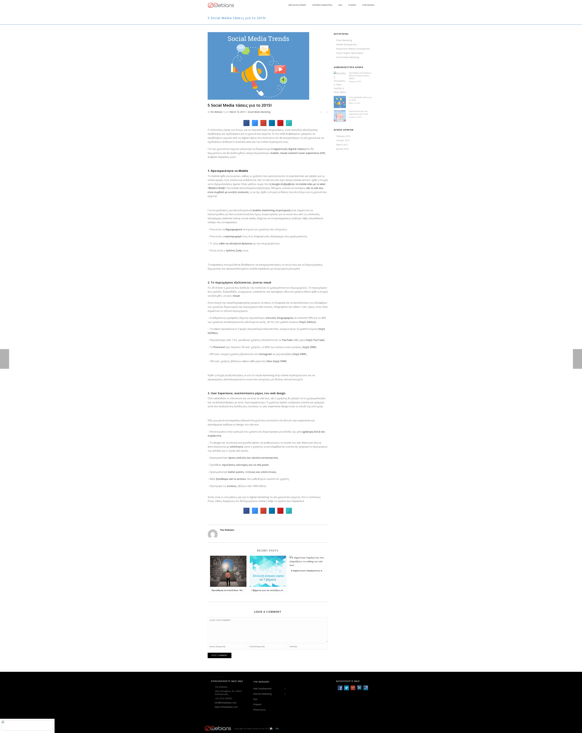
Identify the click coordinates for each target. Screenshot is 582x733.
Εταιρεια (352, 5)
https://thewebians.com (226, 707)
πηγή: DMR (309, 347)
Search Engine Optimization (349, 53)
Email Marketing (344, 40)
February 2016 (343, 136)
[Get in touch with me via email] (221, 535)
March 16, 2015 (237, 111)
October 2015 (343, 140)
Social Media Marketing (259, 111)
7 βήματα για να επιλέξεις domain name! (268, 590)
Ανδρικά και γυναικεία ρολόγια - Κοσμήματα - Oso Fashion (234, 676)
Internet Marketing (322, 5)
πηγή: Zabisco (307, 322)
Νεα (340, 5)
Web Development (297, 5)
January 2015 (342, 149)
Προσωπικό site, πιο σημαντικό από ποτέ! (358, 112)
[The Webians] (218, 728)
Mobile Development (346, 44)
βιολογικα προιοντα (214, 676)
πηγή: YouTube (315, 340)
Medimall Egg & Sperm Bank (219, 676)
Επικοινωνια (368, 5)
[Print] (309, 112)
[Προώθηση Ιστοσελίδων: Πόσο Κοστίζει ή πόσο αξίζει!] (228, 571)
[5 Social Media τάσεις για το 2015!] (258, 65)
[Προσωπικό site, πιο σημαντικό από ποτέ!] (340, 116)
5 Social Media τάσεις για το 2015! (360, 98)
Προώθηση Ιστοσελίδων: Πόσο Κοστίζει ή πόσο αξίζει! (229, 590)
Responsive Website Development (353, 48)
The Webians (216, 111)
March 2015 (342, 144)
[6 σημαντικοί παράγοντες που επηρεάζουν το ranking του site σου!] (307, 561)
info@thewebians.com (226, 702)
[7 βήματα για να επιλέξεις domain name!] (268, 571)
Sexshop (209, 676)
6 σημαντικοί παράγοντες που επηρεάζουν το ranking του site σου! (308, 570)
